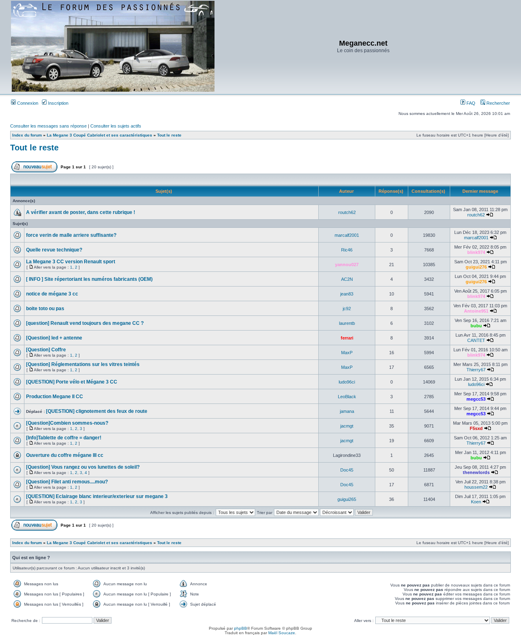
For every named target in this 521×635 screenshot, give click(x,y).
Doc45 (346, 469)
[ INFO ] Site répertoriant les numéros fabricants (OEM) (89, 279)
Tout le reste (169, 135)
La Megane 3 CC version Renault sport (70, 262)
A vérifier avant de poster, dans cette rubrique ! (80, 212)
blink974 (476, 252)
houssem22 (476, 487)
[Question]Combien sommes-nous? (67, 423)
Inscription (57, 103)
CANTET (476, 340)
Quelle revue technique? (54, 250)
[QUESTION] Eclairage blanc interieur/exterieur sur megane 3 (97, 496)
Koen (476, 501)
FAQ (470, 103)
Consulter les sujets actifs (115, 125)
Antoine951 (476, 311)
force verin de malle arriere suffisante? (71, 235)
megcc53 (476, 399)
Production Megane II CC (54, 396)
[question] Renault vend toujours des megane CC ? (85, 323)
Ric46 (346, 249)
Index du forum (27, 135)
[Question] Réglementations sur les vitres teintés (83, 364)
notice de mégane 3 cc (52, 294)
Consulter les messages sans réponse (48, 125)
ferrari (347, 337)
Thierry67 (476, 369)
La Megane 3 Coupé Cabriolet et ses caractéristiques (99, 135)
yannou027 (347, 264)
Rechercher (497, 103)
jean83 (346, 293)
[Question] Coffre (46, 350)
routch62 (347, 212)
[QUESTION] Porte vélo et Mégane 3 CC (71, 382)
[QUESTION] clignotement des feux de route (96, 411)
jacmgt (346, 425)
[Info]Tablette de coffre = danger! (63, 438)
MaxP (346, 352)
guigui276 (476, 267)
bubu (476, 325)
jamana (347, 411)
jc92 (347, 308)
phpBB (240, 628)
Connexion (27, 103)
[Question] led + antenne (54, 338)
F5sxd (476, 428)
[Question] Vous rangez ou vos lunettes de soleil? (83, 467)
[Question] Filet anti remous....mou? (67, 482)
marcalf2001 (347, 235)
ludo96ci (347, 381)
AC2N (347, 279)
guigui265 (346, 499)
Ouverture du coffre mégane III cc (64, 455)
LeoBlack (347, 396)
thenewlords (476, 472)
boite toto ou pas (45, 308)
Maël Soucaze (281, 633)
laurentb (347, 323)
